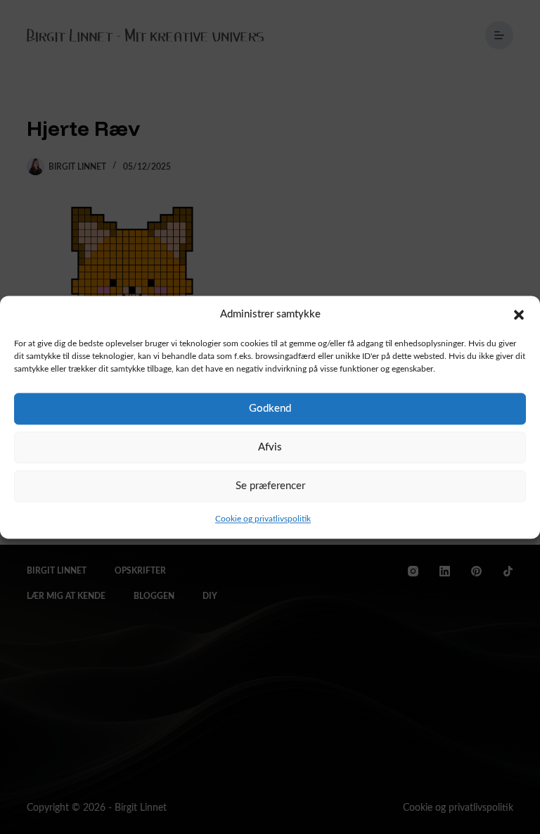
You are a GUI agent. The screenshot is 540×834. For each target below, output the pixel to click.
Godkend (270, 408)
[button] (519, 315)
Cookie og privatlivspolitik (263, 519)
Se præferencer (270, 486)
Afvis (270, 447)
